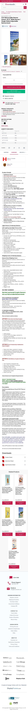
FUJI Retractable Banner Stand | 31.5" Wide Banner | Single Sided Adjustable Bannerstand (7, 490)
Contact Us (24, 1)
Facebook (3, 714)
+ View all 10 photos (6, 66)
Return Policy (14, 619)
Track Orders (14, 613)
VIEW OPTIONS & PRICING (7, 503)
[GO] (25, 7)
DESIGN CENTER (14, 624)
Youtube (24, 714)
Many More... (5, 126)
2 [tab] (14, 53)
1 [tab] (12, 53)
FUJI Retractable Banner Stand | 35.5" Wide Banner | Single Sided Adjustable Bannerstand (20, 522)
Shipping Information (14, 599)
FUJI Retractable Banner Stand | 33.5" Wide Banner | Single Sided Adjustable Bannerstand (7, 522)
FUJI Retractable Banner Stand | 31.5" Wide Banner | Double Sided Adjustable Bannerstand (20, 491)
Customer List (14, 640)
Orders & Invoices (14, 615)
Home (2, 11)
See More (3, 116)
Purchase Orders (14, 601)
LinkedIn (19, 714)
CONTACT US (14, 611)
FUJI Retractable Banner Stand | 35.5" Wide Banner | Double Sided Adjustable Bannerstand (14, 555)
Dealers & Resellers (14, 617)
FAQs (14, 633)
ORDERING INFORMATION (14, 595)
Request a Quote (14, 597)
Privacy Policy (14, 644)
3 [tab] (16, 53)
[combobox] (14, 7)
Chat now (16, 102)
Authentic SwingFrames (14, 628)
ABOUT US (14, 638)
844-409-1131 (9, 1)
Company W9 (14, 606)
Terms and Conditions (14, 646)
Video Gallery (14, 630)
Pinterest (14, 714)
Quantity (4, 77)
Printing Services (14, 626)
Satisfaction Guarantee (14, 642)
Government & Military (14, 603)
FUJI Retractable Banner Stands (14, 11)
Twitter (9, 714)
